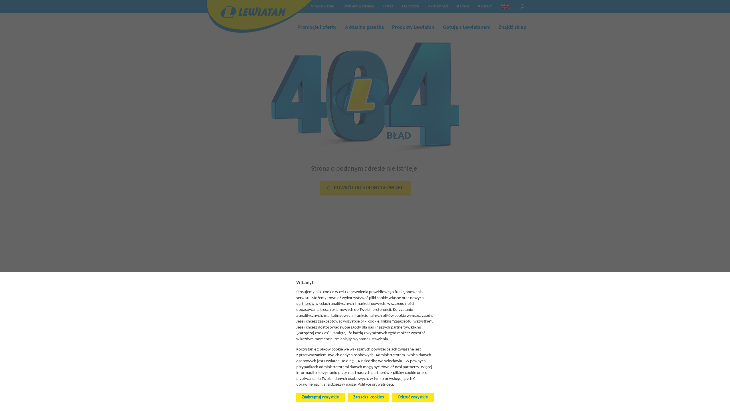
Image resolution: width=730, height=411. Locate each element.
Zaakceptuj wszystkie (320, 397)
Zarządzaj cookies (368, 397)
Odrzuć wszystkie (413, 397)
